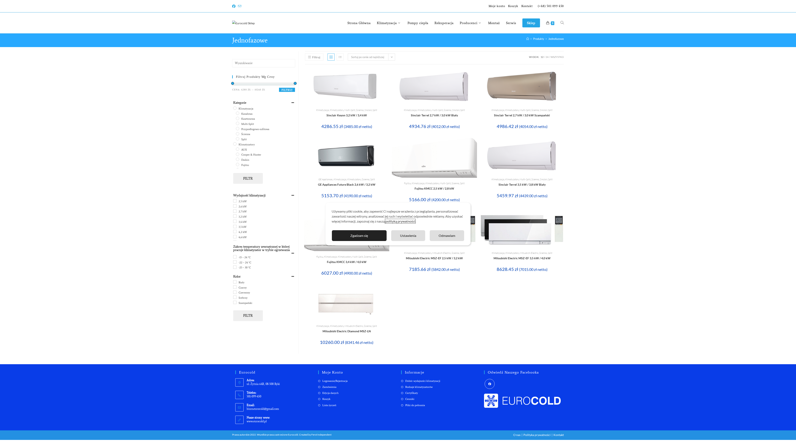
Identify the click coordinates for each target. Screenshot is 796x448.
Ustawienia (408, 235)
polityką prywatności (400, 221)
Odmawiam (447, 235)
